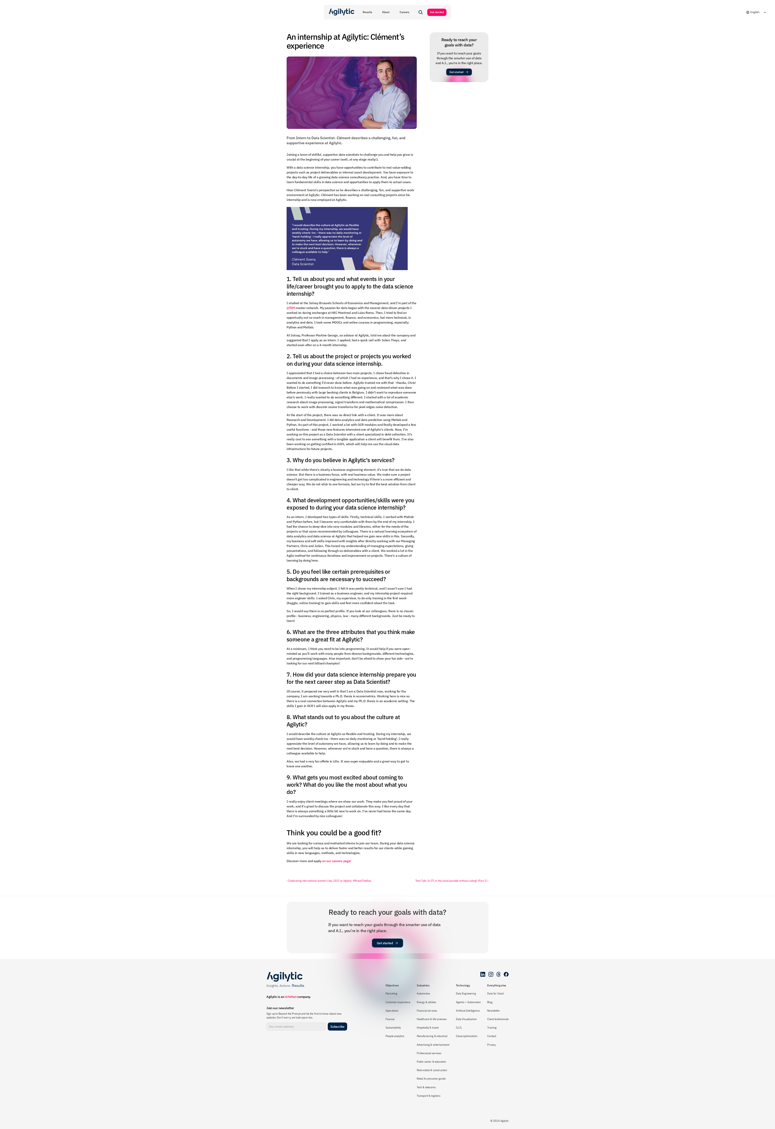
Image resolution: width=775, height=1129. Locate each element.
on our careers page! (336, 861)
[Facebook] (506, 974)
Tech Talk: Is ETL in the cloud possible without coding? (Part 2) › (451, 881)
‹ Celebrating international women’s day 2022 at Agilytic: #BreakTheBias (329, 881)
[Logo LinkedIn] (482, 974)
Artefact (290, 997)
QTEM (291, 308)
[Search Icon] (420, 12)
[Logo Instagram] (490, 974)
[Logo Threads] (498, 974)
